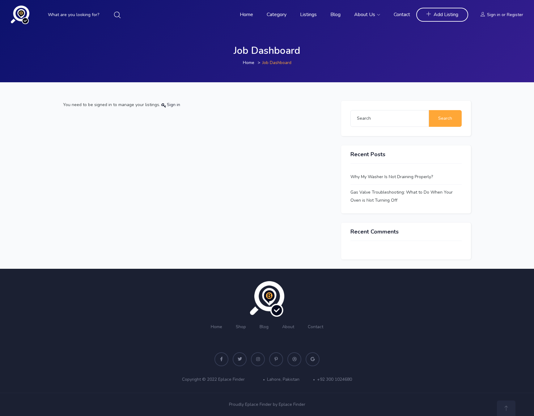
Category (276, 14)
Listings (308, 14)
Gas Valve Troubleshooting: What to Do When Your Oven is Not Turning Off (401, 196)
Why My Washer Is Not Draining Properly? (391, 177)
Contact (402, 14)
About (288, 327)
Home (246, 14)
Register (515, 15)
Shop (241, 327)
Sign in (493, 15)
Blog (335, 14)
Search (445, 118)
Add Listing (446, 14)
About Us (365, 14)
